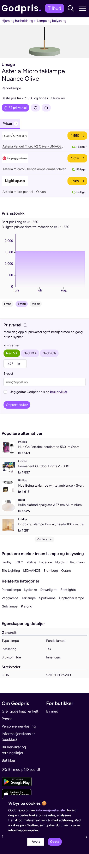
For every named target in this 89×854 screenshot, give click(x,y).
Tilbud (54, 8)
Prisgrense (11, 345)
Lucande (45, 562)
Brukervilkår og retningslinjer (14, 750)
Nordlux (61, 562)
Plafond (26, 606)
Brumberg (50, 571)
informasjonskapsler (51, 810)
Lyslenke (30, 590)
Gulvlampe (10, 606)
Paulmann (77, 562)
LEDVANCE (31, 571)
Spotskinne (47, 598)
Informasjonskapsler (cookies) (18, 736)
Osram (66, 571)
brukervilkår (58, 392)
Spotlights (68, 590)
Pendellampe (11, 590)
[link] (22, 8)
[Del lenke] (46, 108)
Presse (7, 718)
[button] (71, 8)
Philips (31, 562)
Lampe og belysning (51, 21)
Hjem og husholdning (17, 21)
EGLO (19, 562)
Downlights (48, 590)
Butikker (8, 760)
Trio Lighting (11, 571)
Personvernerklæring (19, 726)
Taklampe (29, 598)
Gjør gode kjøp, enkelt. (20, 711)
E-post (8, 374)
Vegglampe (10, 598)
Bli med (52, 711)
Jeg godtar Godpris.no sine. (39, 392)
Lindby (6, 562)
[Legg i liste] (35, 108)
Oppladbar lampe (71, 598)
